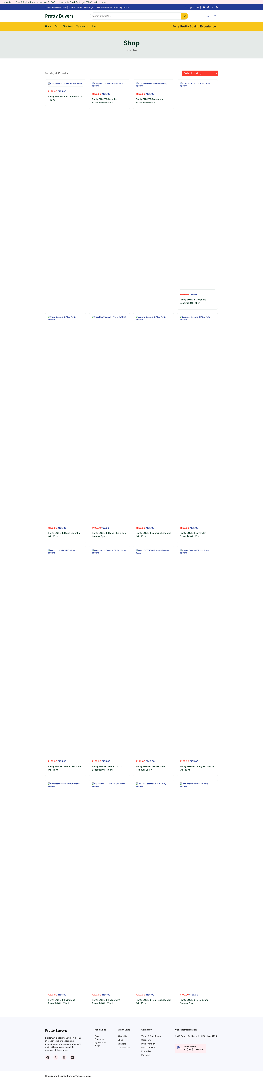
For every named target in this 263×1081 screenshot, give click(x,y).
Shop (94, 26)
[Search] (184, 16)
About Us (122, 1036)
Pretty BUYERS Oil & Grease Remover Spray (150, 768)
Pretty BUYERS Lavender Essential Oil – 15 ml (193, 535)
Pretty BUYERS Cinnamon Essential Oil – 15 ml (149, 101)
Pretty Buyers (59, 16)
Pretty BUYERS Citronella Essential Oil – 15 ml (193, 301)
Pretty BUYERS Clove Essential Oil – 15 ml (64, 535)
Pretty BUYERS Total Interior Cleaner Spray (194, 1002)
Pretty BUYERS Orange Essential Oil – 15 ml (197, 768)
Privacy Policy (148, 1043)
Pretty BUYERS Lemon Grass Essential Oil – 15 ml (107, 768)
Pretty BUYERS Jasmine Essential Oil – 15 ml (153, 535)
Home (48, 26)
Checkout (68, 26)
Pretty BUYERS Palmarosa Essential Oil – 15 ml (61, 1002)
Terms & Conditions (151, 1036)
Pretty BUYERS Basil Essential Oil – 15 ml (65, 98)
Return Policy (148, 1047)
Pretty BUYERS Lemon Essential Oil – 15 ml (64, 768)
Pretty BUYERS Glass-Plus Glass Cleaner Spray (109, 535)
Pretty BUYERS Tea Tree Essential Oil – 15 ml (153, 1002)
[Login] (207, 16)
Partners (145, 1055)
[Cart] (215, 16)
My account (82, 26)
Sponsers (146, 1040)
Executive (146, 1051)
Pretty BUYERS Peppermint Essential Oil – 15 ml (106, 1002)
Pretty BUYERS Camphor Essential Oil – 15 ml (105, 101)
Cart (57, 26)
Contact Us (124, 1047)
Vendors (122, 1043)
